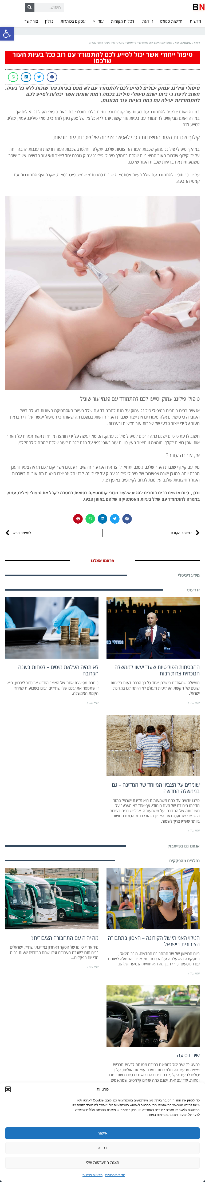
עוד (101, 21)
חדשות (195, 21)
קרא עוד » (194, 703)
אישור (102, 1133)
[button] (7, 34)
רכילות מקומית (122, 21)
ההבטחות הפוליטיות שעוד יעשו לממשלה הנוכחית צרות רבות (157, 670)
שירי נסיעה (188, 1055)
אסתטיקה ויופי (183, 43)
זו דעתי (147, 21)
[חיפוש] (29, 7)
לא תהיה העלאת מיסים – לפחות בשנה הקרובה (58, 670)
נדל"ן (49, 21)
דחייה (102, 1147)
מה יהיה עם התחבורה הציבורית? (64, 937)
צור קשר (31, 21)
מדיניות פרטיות (115, 1175)
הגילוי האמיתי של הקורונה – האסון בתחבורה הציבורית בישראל (154, 941)
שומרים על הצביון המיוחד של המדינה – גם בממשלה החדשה (156, 788)
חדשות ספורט (171, 21)
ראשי (197, 43)
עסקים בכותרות (73, 21)
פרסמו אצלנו (102, 560)
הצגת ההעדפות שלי (102, 1162)
